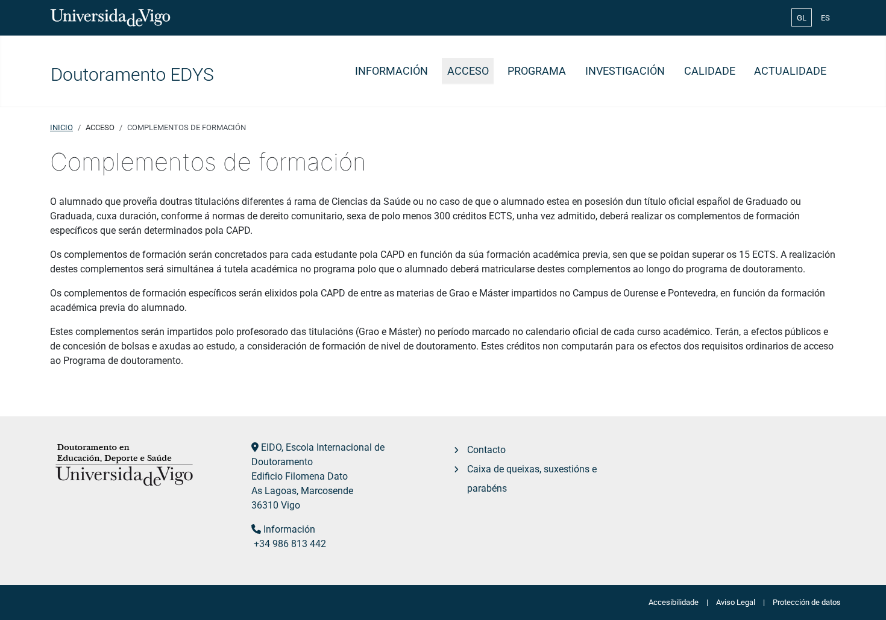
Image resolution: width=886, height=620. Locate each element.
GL (801, 17)
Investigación (625, 71)
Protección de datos (807, 602)
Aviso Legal (735, 602)
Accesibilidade (674, 602)
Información (391, 71)
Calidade (709, 71)
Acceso (468, 71)
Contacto (486, 450)
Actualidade (790, 71)
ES (825, 17)
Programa (536, 71)
